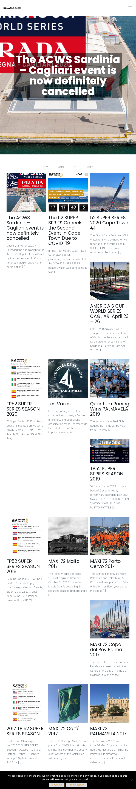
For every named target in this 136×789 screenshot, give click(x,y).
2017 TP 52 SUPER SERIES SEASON (25, 731)
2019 (61, 167)
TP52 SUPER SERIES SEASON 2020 (23, 409)
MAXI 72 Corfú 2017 (64, 731)
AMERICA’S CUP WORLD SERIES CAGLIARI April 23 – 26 (109, 314)
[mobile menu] (130, 8)
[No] (131, 780)
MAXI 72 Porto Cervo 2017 (105, 564)
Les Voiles (59, 404)
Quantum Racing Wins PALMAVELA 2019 (109, 409)
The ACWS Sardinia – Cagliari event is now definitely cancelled (25, 227)
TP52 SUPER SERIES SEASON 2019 (106, 473)
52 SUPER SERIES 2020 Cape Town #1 (109, 222)
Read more (77, 785)
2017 (90, 167)
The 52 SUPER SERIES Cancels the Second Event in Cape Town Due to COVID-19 (65, 230)
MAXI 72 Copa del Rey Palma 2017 (106, 649)
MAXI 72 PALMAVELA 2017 (108, 731)
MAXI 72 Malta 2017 (64, 564)
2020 (46, 167)
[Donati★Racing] (12, 8)
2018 (75, 167)
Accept (56, 785)
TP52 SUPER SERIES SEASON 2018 (23, 566)
